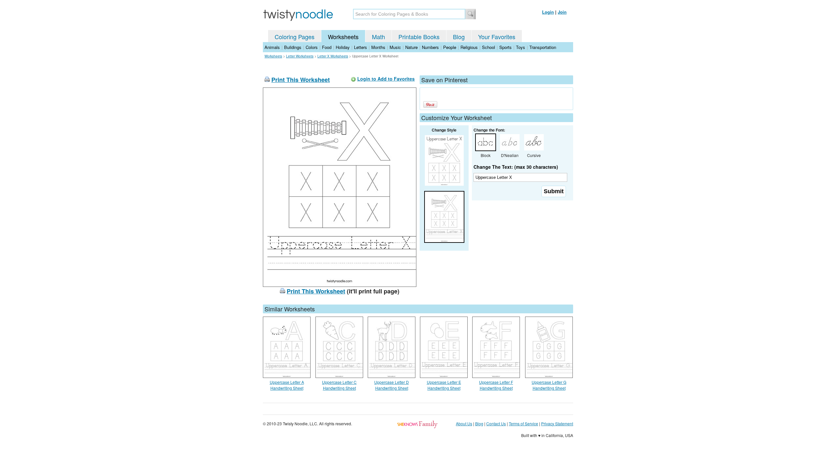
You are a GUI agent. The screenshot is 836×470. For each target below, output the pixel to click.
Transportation (542, 47)
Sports (505, 47)
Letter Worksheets (300, 56)
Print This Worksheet (300, 79)
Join (562, 12)
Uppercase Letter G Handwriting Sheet (549, 385)
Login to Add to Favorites (386, 78)
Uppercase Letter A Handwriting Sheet (287, 385)
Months (378, 47)
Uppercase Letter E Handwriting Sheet (444, 385)
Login (548, 12)
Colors (312, 47)
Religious (469, 47)
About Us (464, 423)
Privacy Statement (557, 423)
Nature (411, 47)
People (449, 47)
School (488, 47)
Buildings (292, 47)
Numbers (430, 47)
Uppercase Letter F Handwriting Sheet (496, 385)
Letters (360, 47)
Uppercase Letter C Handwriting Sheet (339, 385)
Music (395, 47)
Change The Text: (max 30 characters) (516, 167)
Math (378, 36)
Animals (272, 47)
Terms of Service (523, 423)
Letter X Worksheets (332, 56)
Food (326, 47)
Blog (459, 36)
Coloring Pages (294, 36)
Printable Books (419, 36)
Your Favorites (496, 36)
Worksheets (343, 36)
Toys (520, 47)
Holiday (343, 47)
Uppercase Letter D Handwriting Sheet (391, 385)
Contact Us (496, 423)
